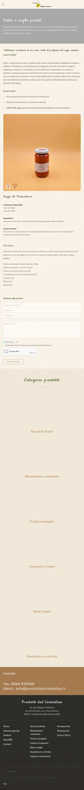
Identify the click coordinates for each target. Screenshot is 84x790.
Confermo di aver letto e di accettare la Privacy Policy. (28, 345)
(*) (17, 342)
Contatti (7, 744)
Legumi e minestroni (40, 756)
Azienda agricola (11, 731)
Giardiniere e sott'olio (40, 752)
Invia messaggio (13, 362)
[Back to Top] (9, 784)
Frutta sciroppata (38, 738)
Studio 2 (52, 777)
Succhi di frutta (37, 726)
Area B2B (7, 740)
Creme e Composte (39, 743)
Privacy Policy (64, 735)
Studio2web (12, 771)
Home (6, 726)
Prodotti (7, 735)
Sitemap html (63, 726)
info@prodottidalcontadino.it (41, 688)
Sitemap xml (63, 731)
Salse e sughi (36, 747)
